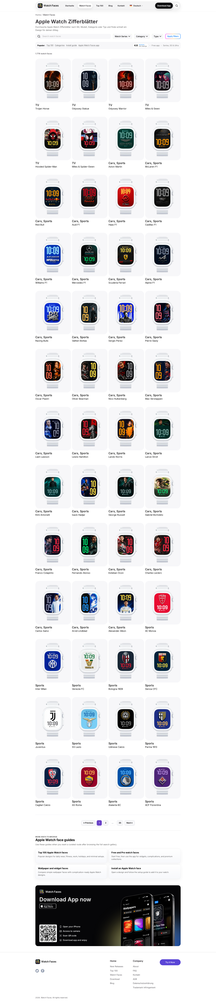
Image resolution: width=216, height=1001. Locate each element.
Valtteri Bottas (79, 340)
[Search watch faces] (176, 5)
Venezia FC (78, 689)
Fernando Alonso (81, 573)
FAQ (135, 970)
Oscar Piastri (42, 398)
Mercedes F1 (79, 282)
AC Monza (150, 631)
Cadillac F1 (150, 224)
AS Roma (77, 805)
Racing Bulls (41, 340)
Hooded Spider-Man (46, 166)
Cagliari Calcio (42, 805)
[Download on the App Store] (47, 906)
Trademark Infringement (144, 987)
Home (38, 15)
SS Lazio (76, 747)
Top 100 (99, 6)
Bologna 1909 (115, 689)
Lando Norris (115, 457)
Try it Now (170, 962)
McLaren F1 (151, 166)
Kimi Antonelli (42, 515)
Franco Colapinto (44, 573)
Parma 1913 (151, 747)
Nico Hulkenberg (117, 398)
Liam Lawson (42, 457)
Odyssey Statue (80, 108)
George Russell (116, 515)
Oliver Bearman (80, 398)
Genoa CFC (151, 689)
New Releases (116, 966)
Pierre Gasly (151, 340)
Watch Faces (85, 6)
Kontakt (121, 6)
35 (120, 823)
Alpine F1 (150, 282)
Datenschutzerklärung (143, 983)
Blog (110, 6)
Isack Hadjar (78, 515)
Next (129, 823)
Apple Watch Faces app (88, 45)
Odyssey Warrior (117, 108)
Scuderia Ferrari (117, 282)
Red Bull (39, 224)
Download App (164, 6)
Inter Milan (41, 689)
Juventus (40, 747)
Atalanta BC (114, 805)
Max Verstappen (154, 398)
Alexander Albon (117, 631)
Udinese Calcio (116, 747)
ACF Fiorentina (153, 805)
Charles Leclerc (153, 573)
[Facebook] (42, 971)
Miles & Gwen (152, 108)
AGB (135, 979)
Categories (60, 45)
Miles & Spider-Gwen (83, 166)
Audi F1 (76, 224)
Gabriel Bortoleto (154, 515)
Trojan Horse (42, 108)
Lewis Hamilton (80, 457)
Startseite (69, 6)
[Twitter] (37, 971)
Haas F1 (112, 224)
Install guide (71, 45)
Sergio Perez (115, 340)
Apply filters (173, 36)
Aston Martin (115, 166)
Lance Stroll (151, 457)
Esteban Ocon (116, 573)
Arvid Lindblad (79, 631)
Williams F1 (41, 282)
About (135, 966)
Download (115, 979)
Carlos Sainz (42, 631)
